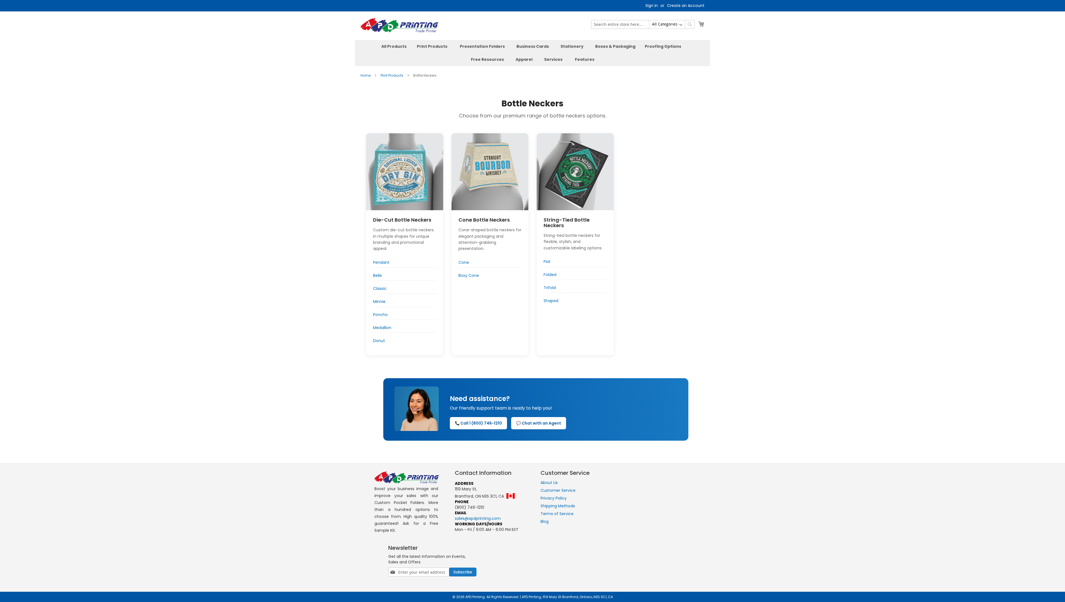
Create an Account (685, 5)
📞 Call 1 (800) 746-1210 (478, 423)
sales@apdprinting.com (478, 518)
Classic (380, 288)
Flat (547, 261)
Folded (550, 274)
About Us (549, 482)
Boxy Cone (468, 275)
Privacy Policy (554, 498)
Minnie (379, 301)
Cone (463, 262)
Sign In (651, 5)
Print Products (392, 75)
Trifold (550, 287)
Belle (377, 275)
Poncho (380, 314)
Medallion (382, 327)
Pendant (381, 262)
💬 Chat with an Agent (538, 423)
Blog (545, 521)
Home (366, 75)
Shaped (551, 300)
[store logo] (399, 25)
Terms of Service (557, 513)
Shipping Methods (558, 506)
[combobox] (643, 24)
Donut (379, 340)
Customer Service (558, 490)
